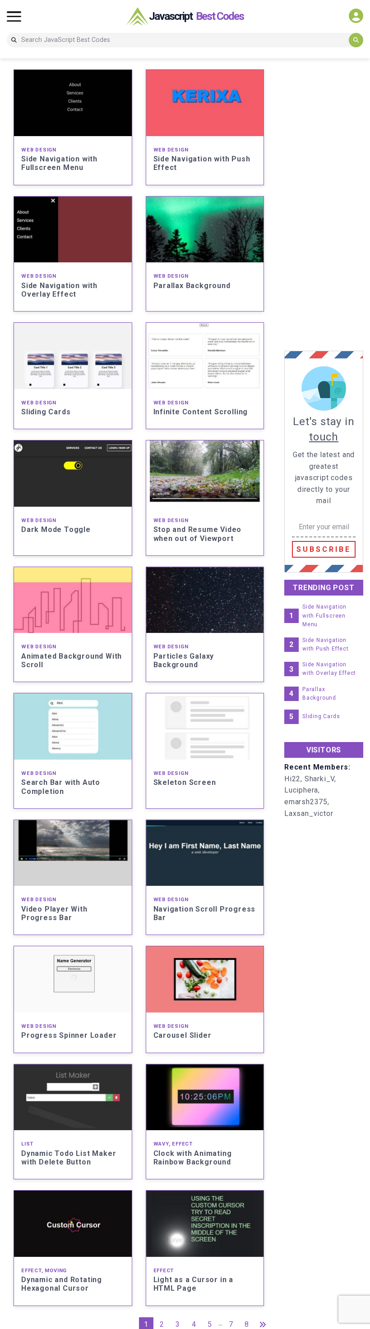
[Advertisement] (327, 204)
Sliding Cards (321, 716)
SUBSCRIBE (323, 549)
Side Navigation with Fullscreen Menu (324, 615)
